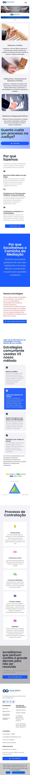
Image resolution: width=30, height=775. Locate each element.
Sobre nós (5, 708)
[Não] (27, 769)
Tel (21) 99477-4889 (8, 734)
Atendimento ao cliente (9, 749)
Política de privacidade (9, 742)
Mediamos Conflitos (15, 45)
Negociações (6, 711)
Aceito (8, 772)
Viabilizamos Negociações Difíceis (15, 116)
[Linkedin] (3, 701)
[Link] (13, 701)
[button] (3, 12)
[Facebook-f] (10, 701)
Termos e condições (8, 740)
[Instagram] (7, 701)
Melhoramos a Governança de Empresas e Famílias (15, 80)
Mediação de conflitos (6, 718)
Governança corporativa (6, 714)
